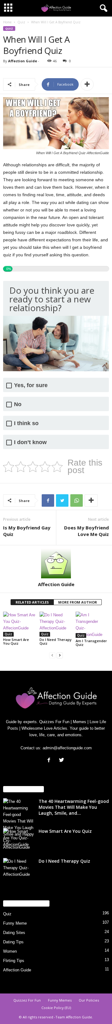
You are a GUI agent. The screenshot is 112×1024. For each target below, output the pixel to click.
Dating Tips (13, 942)
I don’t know (30, 442)
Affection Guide (22, 61)
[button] (102, 8)
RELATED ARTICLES (32, 602)
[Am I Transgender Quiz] (92, 625)
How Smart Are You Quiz (16, 641)
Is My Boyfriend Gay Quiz (26, 530)
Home (7, 22)
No (17, 404)
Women (10, 951)
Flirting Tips (13, 960)
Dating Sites (14, 932)
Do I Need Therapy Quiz (56, 641)
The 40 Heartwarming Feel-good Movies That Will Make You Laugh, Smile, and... (74, 807)
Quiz (21, 22)
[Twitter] (62, 760)
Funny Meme (15, 923)
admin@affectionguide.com (67, 748)
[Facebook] (50, 760)
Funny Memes (60, 1000)
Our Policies (89, 1000)
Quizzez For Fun (27, 1000)
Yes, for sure (31, 385)
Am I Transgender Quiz (91, 642)
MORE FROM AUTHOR (77, 602)
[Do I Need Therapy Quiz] (56, 624)
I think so (26, 423)
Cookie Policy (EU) (56, 1007)
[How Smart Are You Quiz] (19, 624)
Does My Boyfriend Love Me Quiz (86, 530)
